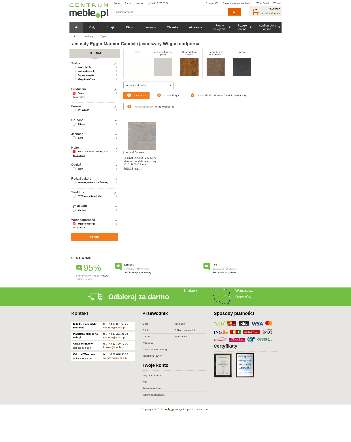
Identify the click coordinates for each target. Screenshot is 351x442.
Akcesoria (195, 27)
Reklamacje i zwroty (152, 356)
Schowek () (211, 3)
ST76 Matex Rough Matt (90, 196)
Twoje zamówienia (151, 375)
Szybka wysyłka (86, 75)
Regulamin (179, 324)
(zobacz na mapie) (82, 348)
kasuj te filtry (79, 97)
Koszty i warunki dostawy (154, 349)
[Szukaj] (234, 12)
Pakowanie (148, 343)
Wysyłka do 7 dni (86, 79)
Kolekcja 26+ (84, 67)
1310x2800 (83, 110)
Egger (81, 93)
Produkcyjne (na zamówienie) (93, 182)
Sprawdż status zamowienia (236, 3)
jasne (80, 138)
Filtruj (94, 237)
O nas (117, 3)
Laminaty (150, 27)
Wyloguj (277, 3)
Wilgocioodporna (86, 224)
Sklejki (110, 27)
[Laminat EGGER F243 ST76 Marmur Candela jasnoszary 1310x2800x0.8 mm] (141, 136)
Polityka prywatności (184, 330)
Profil (145, 382)
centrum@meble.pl (114, 327)
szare (81, 169)
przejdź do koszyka (270, 13)
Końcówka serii (86, 71)
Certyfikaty (225, 346)
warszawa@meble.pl (115, 357)
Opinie (145, 330)
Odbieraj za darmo (138, 297)
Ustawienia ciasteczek (153, 395)
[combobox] (148, 85)
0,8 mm (81, 124)
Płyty (92, 27)
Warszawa (244, 290)
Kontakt (140, 3)
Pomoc (127, 3)
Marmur (82, 210)
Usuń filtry (140, 95)
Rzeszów (243, 297)
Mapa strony (180, 336)
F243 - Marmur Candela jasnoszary (96, 151)
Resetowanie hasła (152, 388)
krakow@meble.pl (113, 347)
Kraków (190, 290)
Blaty (129, 27)
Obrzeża (172, 27)
